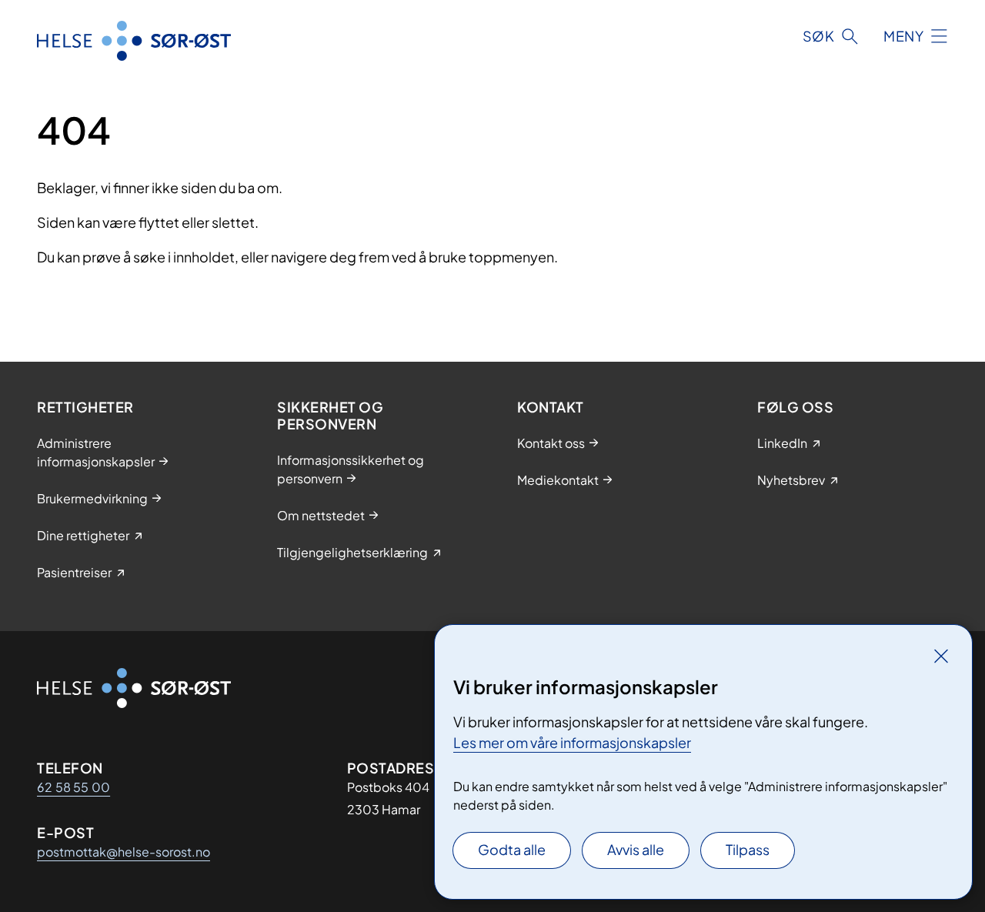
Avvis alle (635, 849)
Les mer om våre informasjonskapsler (572, 742)
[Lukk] (941, 655)
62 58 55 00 (73, 787)
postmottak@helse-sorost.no (123, 852)
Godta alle (512, 849)
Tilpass (748, 849)
